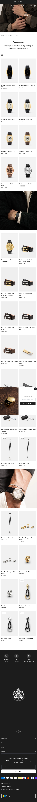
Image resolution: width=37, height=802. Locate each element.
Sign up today (27, 403)
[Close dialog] (35, 388)
